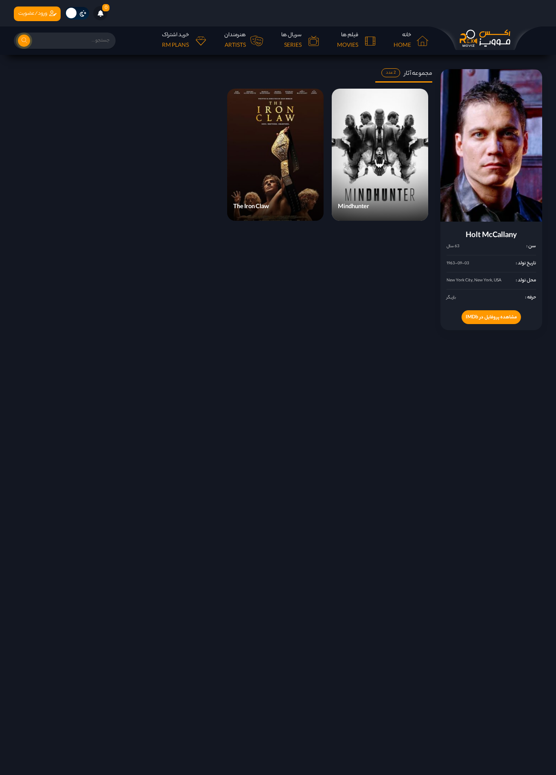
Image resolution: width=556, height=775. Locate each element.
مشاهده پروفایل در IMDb (491, 317)
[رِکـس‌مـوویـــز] (485, 38)
